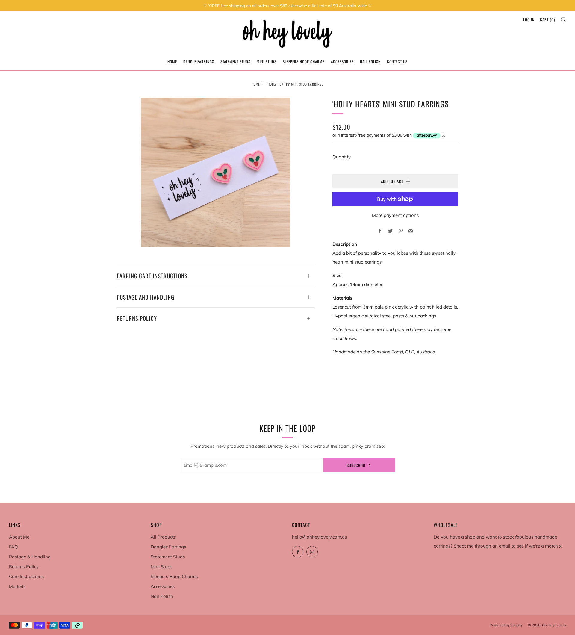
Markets (17, 586)
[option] (215, 172)
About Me (19, 537)
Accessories (342, 61)
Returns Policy (24, 566)
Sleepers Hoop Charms (304, 61)
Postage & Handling (30, 557)
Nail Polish (370, 61)
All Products (163, 537)
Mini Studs (266, 61)
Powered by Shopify (506, 625)
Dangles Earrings (168, 547)
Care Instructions (26, 576)
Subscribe (356, 465)
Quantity (341, 157)
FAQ (13, 547)
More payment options (395, 215)
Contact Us (397, 61)
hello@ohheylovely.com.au (319, 537)
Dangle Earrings (198, 61)
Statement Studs (235, 61)
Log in (529, 19)
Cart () (547, 19)
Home (172, 61)
